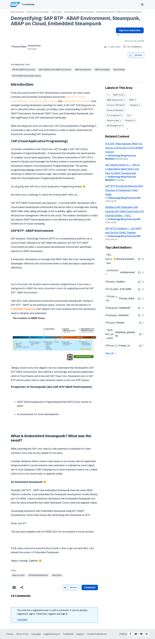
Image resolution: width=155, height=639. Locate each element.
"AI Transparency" (114, 115)
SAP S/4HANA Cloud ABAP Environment (55, 70)
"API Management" (114, 126)
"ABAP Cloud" (118, 95)
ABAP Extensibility (102, 70)
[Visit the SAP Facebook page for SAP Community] (130, 634)
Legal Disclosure (52, 634)
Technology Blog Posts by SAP (124, 198)
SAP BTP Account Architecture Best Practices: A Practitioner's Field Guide (124, 190)
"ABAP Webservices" (115, 100)
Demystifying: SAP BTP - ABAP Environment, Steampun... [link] (119, 12)
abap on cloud (18, 575)
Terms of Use (22, 634)
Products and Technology (38, 12)
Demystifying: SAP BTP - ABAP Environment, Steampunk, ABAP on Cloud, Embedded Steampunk (75, 21)
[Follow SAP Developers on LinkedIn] (146, 634)
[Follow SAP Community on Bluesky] (136, 634)
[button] (130, 55)
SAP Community (17, 12)
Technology (56, 12)
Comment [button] (90, 587)
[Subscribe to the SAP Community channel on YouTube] (141, 634)
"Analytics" (129, 120)
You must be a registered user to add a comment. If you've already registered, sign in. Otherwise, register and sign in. (52, 612)
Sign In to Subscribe (129, 30)
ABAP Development (83, 70)
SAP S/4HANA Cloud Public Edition (26, 76)
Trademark (68, 634)
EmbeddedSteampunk (38, 575)
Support (80, 634)
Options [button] (117, 35)
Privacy (9, 634)
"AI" (128, 115)
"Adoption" (134, 105)
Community (28, 4)
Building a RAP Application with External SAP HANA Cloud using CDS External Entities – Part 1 (124, 211)
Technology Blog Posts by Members (79, 12)
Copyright (36, 634)
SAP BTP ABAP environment (23, 70)
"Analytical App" (113, 120)
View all (109, 353)
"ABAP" (131, 100)
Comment (22, 619)
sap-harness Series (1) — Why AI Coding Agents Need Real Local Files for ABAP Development (122, 169)
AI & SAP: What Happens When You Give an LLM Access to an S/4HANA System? (124, 147)
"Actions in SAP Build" (115, 105)
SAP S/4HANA (119, 70)
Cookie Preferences (97, 634)
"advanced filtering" (115, 110)
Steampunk (56, 575)
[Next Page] (127, 128)
